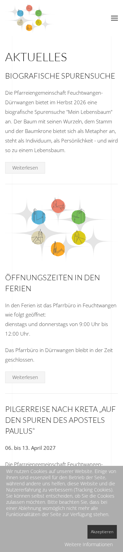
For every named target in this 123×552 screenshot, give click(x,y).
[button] (114, 18)
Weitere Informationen (89, 544)
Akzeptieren (102, 532)
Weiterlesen (25, 167)
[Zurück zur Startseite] (30, 18)
